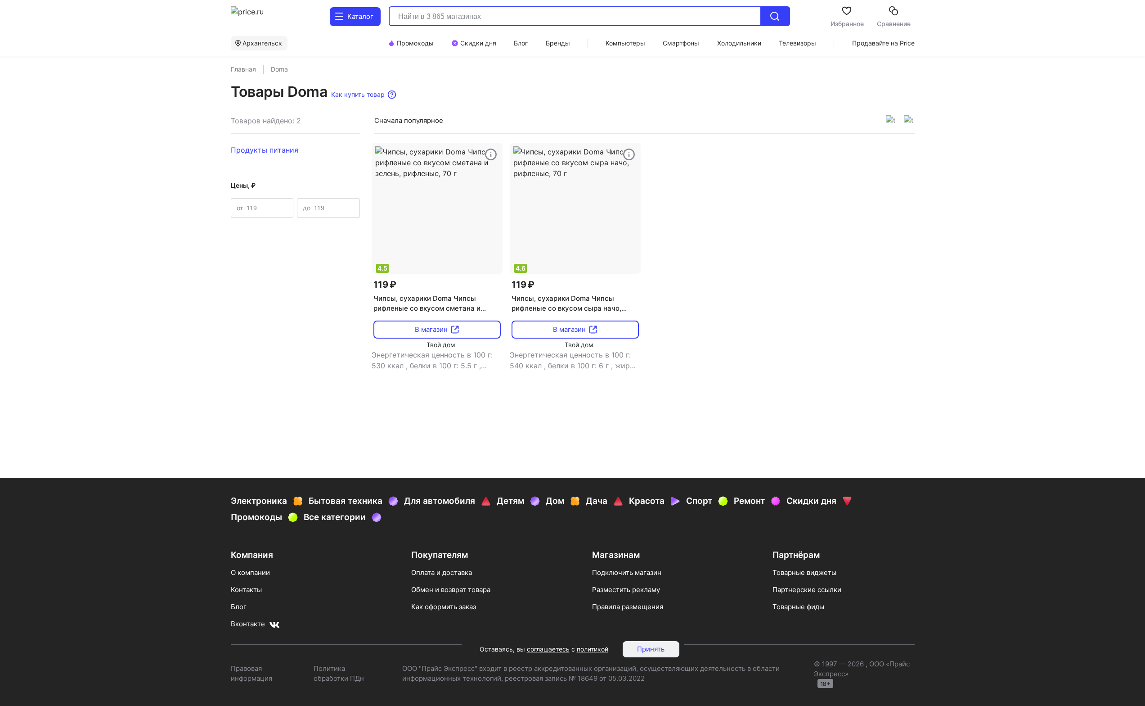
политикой (592, 649)
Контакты (246, 589)
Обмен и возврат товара (450, 589)
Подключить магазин (626, 572)
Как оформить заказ (443, 606)
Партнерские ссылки (806, 589)
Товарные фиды (798, 606)
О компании (250, 572)
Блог (239, 606)
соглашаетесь (548, 649)
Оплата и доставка (441, 572)
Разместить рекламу (626, 589)
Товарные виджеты (804, 572)
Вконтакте (248, 624)
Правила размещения (627, 606)
